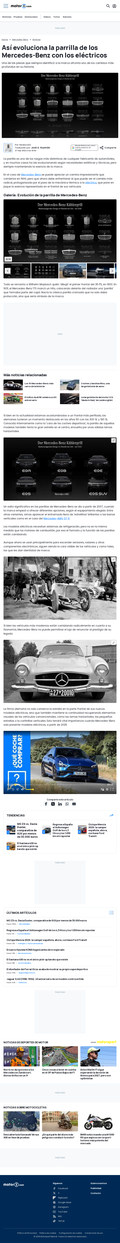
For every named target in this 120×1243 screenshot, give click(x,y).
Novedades (24, 924)
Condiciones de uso (94, 1233)
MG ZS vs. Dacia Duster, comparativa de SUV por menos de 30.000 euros (47, 920)
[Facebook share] (46, 804)
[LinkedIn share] (60, 804)
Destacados (31, 16)
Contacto (96, 1193)
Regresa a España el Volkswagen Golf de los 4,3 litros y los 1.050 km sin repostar (51, 930)
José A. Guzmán (40, 147)
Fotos (57, 17)
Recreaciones (25, 953)
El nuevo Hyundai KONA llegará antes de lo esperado (36, 949)
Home (5, 39)
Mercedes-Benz (20, 39)
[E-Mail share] (74, 804)
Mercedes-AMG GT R (56, 518)
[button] (8, 271)
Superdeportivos (27, 973)
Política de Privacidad (27, 1233)
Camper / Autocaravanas (30, 943)
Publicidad (96, 1188)
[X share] (53, 804)
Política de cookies (48, 1233)
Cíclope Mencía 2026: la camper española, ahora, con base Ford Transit (47, 940)
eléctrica (91, 182)
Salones (67, 17)
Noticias (6, 16)
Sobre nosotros (99, 1183)
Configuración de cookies (70, 1233)
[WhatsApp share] (67, 804)
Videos (47, 17)
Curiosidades (23, 934)
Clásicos (22, 982)
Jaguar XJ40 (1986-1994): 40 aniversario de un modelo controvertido (45, 979)
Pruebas (18, 16)
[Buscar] (108, 6)
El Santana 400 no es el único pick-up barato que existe (37, 959)
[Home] (21, 6)
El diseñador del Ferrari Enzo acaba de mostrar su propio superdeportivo (47, 969)
